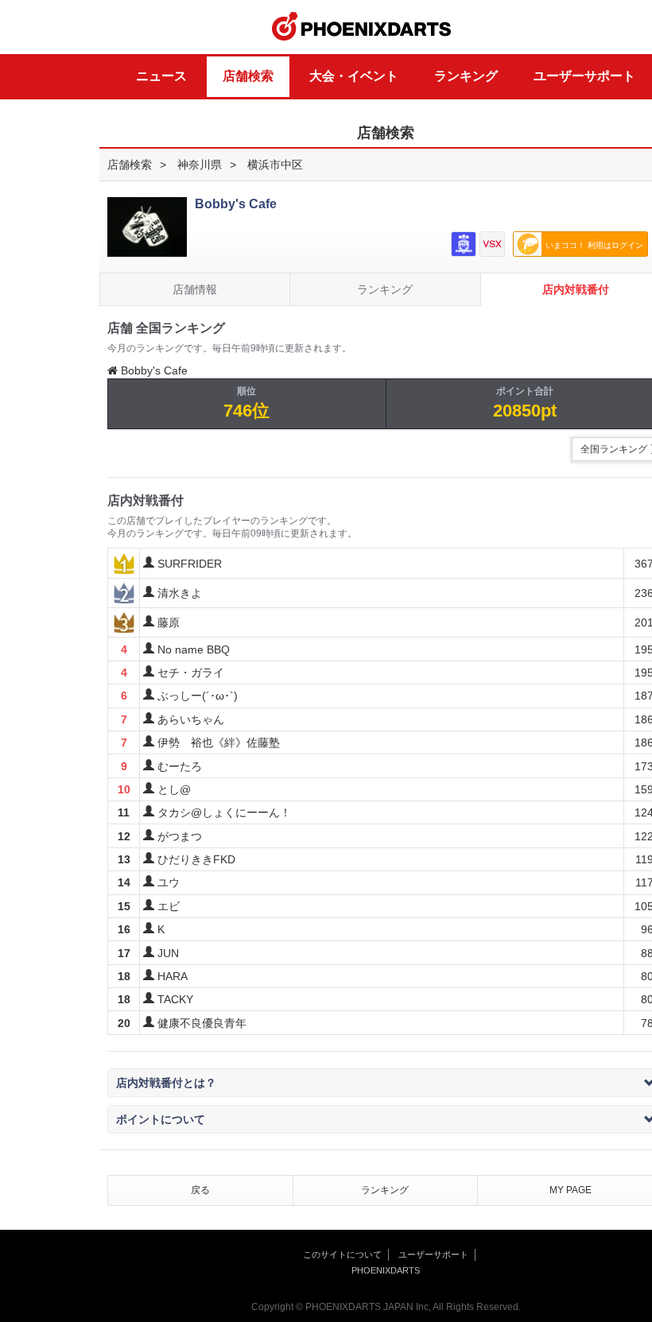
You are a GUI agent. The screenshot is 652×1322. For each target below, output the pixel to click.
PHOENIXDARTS (362, 27)
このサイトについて (342, 1254)
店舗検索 (248, 76)
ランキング (466, 76)
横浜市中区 (275, 164)
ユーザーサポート (584, 76)
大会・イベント (353, 76)
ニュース (161, 76)
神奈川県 (199, 164)
